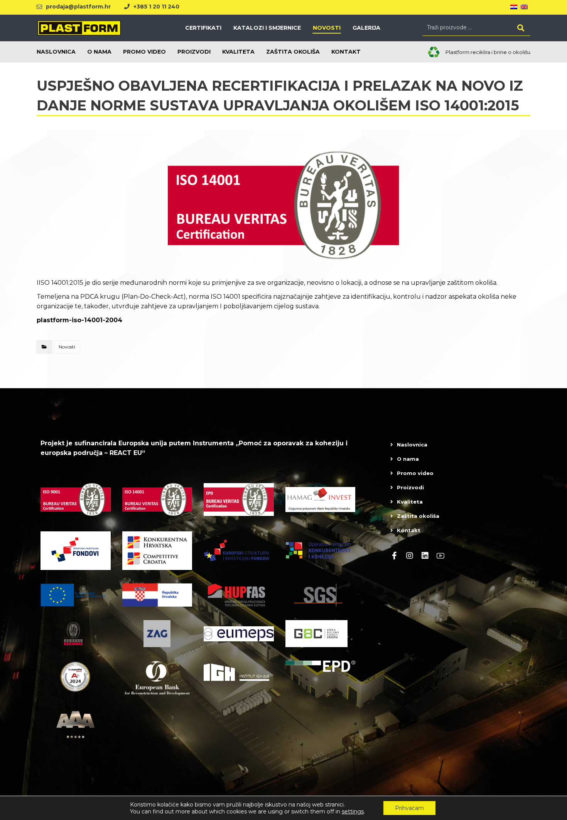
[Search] (520, 27)
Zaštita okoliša (418, 516)
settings (353, 811)
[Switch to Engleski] (524, 7)
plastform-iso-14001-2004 (79, 320)
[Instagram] (409, 555)
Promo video (415, 473)
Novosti (67, 347)
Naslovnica (412, 444)
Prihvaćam (409, 808)
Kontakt (408, 530)
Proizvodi (410, 487)
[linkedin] (425, 555)
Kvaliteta (410, 502)
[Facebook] (394, 555)
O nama (408, 459)
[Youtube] (440, 555)
